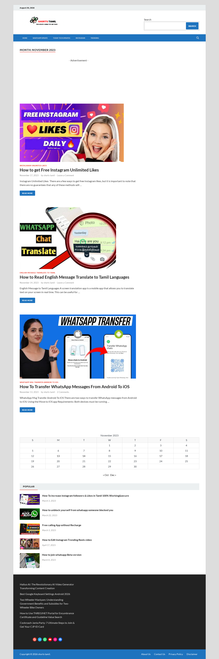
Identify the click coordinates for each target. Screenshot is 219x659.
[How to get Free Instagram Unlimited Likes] (79, 133)
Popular (28, 486)
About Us (146, 654)
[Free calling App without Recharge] (30, 525)
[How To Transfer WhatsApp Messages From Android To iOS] (79, 347)
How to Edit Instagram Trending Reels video (67, 539)
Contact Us (159, 654)
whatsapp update (40, 38)
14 (83, 455)
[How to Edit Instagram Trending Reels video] (30, 540)
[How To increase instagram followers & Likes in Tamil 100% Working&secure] (30, 495)
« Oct (106, 474)
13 (58, 455)
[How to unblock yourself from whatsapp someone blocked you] (30, 510)
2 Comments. (63, 392)
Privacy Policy (176, 654)
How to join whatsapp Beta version (61, 554)
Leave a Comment (65, 175)
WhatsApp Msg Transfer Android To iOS (39, 382)
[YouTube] (50, 639)
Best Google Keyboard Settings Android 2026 (45, 593)
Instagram (80, 38)
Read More (26, 192)
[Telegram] (40, 639)
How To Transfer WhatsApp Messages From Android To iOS (75, 386)
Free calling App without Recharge (61, 525)
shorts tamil (49, 175)
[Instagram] (55, 639)
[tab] (29, 486)
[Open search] (197, 38)
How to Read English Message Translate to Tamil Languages (74, 277)
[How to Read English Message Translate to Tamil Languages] (79, 238)
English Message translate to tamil (37, 272)
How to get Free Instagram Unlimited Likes (59, 169)
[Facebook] (60, 639)
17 (160, 455)
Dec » (113, 474)
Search (147, 19)
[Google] (35, 639)
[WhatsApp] (45, 639)
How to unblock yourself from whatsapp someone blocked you (77, 510)
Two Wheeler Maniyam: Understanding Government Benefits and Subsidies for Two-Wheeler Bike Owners (44, 603)
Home (24, 38)
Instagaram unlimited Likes (33, 165)
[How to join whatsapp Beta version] (30, 555)
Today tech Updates (61, 38)
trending (95, 38)
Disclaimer (192, 654)
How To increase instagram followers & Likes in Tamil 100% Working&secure (85, 495)
